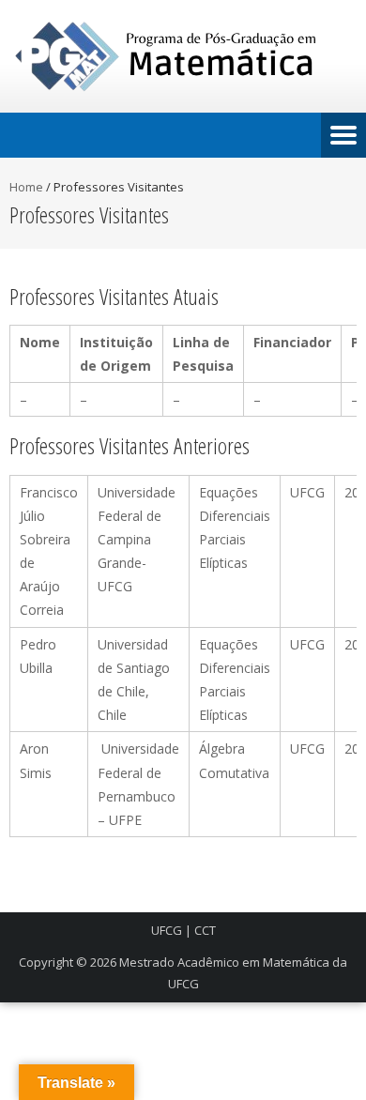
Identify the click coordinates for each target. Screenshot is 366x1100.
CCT (205, 930)
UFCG (166, 930)
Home (26, 186)
